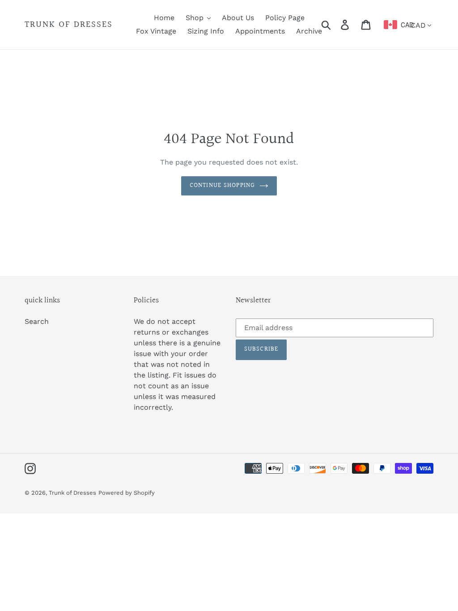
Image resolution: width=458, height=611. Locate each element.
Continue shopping (222, 186)
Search (37, 321)
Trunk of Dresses (69, 24)
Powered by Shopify (126, 492)
